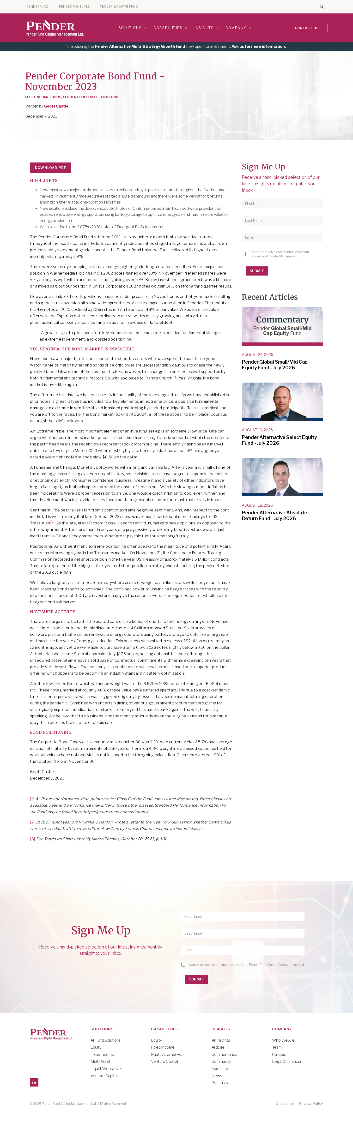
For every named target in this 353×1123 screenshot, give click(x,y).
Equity (96, 1047)
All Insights (221, 1040)
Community (221, 1061)
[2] (174, 377)
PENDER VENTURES (74, 6)
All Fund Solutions (106, 1040)
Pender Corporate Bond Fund (90, 97)
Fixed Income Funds (43, 97)
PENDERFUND (38, 6)
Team (277, 1047)
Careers (279, 1054)
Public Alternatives (167, 1054)
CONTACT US (307, 28)
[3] (52, 522)
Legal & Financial (286, 1061)
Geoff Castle (56, 106)
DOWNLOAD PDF (50, 168)
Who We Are (283, 1040)
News (217, 1076)
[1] (122, 236)
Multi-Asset (100, 1061)
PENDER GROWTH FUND (119, 6)
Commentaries (224, 1054)
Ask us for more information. (258, 46)
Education (220, 1068)
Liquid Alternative (106, 1068)
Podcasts (220, 1083)
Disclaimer (285, 1103)
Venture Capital (104, 1076)
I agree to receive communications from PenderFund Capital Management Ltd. (279, 254)
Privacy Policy (311, 1103)
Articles (218, 1047)
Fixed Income (102, 1054)
